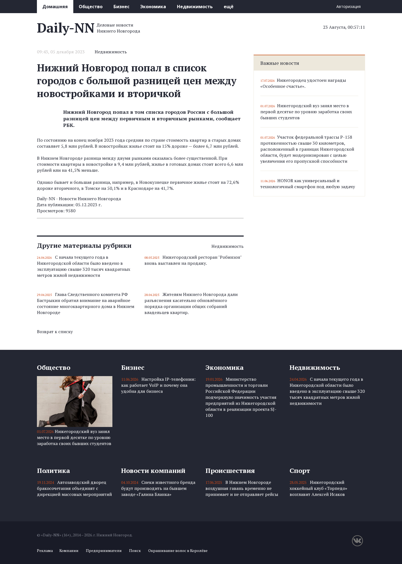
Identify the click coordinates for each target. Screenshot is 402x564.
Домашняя (55, 7)
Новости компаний (153, 470)
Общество (91, 7)
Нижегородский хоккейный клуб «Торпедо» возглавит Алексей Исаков (318, 488)
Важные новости (279, 63)
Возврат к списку (55, 331)
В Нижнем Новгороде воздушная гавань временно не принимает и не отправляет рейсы (241, 488)
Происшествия (230, 470)
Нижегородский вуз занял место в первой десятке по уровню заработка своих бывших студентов (306, 112)
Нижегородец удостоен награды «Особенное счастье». (303, 83)
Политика (53, 470)
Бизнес (121, 7)
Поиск (135, 550)
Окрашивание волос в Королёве (178, 550)
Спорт (300, 470)
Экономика (153, 7)
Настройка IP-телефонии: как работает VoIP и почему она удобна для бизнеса (158, 385)
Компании (68, 550)
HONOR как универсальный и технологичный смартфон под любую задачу (307, 184)
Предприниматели (104, 550)
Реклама (45, 550)
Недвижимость (195, 7)
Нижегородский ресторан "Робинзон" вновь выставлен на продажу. (192, 260)
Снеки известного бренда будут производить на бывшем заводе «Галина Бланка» (158, 488)
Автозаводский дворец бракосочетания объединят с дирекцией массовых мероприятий (74, 488)
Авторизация (348, 6)
